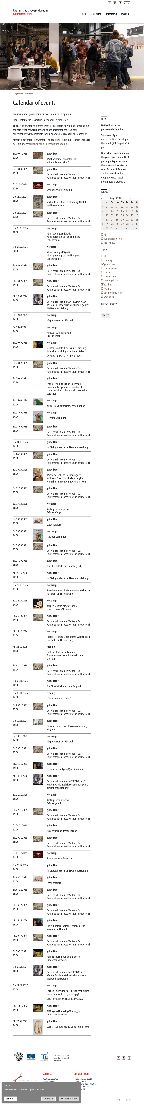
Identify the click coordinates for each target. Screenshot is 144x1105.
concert (107, 272)
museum (125, 13)
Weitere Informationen (69, 1099)
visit (84, 13)
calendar (29, 94)
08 (132, 211)
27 (122, 223)
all (104, 256)
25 (112, 223)
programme (111, 13)
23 (137, 219)
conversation (110, 268)
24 (107, 223)
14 (127, 215)
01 (132, 206)
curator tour (109, 276)
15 (132, 215)
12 (117, 215)
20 (122, 219)
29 (132, 223)
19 (117, 219)
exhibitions (95, 13)
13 (122, 215)
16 (137, 215)
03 (107, 211)
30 (137, 223)
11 (112, 215)
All (104, 234)
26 (117, 223)
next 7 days (109, 242)
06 (122, 211)
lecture (107, 288)
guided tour (110, 264)
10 (107, 215)
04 (112, 211)
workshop (109, 296)
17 (107, 219)
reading (108, 284)
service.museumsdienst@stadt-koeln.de (48, 143)
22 (132, 219)
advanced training (113, 292)
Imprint (128, 1100)
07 (127, 211)
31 (107, 228)
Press (118, 1100)
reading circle (110, 280)
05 (117, 211)
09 (137, 211)
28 (127, 223)
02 (137, 206)
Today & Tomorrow (112, 238)
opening (107, 260)
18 (112, 219)
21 (127, 219)
